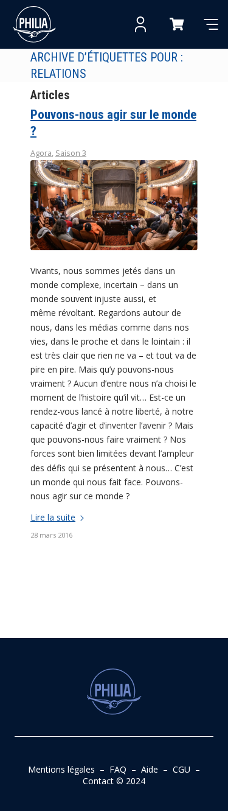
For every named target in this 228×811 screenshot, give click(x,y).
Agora (41, 153)
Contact (98, 781)
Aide (149, 769)
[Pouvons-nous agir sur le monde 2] (114, 205)
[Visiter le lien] (34, 24)
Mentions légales (61, 769)
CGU (181, 769)
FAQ (117, 769)
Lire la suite (52, 517)
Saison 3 (70, 153)
